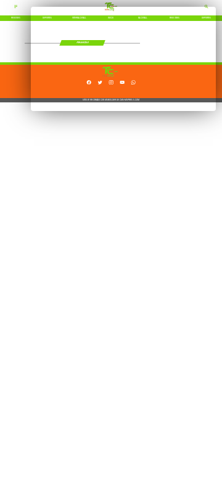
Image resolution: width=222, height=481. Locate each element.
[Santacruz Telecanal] (16, 8)
